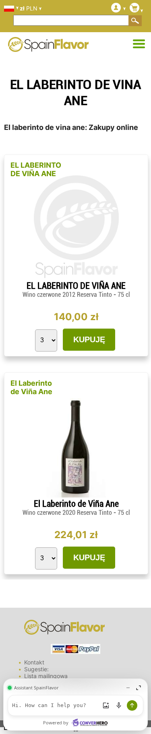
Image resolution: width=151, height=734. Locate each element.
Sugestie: (36, 669)
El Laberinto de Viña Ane (31, 387)
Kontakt (34, 662)
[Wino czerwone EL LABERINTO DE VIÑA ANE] (76, 277)
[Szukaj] (135, 20)
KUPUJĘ (89, 339)
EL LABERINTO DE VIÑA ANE (35, 169)
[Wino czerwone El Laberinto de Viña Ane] (76, 495)
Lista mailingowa (46, 675)
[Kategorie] (139, 44)
